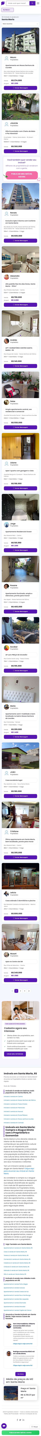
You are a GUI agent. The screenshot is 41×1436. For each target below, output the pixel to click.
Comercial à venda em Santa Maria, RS (17, 1259)
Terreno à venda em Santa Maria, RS (16, 1255)
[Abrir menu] (38, 3)
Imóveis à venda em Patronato (14, 1108)
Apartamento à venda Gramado (15, 1303)
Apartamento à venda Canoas (14, 1288)
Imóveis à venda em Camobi (14, 1123)
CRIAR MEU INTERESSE (15, 1054)
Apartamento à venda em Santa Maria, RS (18, 1248)
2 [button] (20, 991)
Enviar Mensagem (21, 88)
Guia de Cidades (10, 1086)
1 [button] (16, 991)
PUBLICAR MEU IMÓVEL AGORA (21, 175)
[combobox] (17, 3)
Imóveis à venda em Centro (13, 1097)
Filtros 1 (6, 10)
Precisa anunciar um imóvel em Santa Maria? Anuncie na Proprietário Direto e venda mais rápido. (20, 1079)
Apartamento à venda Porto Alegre (16, 1284)
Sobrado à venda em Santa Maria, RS (16, 1270)
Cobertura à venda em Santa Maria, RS (17, 1263)
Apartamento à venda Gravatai (14, 1307)
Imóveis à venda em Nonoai (13, 1111)
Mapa (36, 1427)
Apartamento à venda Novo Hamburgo (17, 1295)
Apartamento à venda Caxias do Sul (16, 1292)
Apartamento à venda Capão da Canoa (17, 1310)
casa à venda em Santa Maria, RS (15, 1252)
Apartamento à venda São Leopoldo (16, 1299)
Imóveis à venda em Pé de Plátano (15, 1115)
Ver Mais (20, 1374)
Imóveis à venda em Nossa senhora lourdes (19, 1119)
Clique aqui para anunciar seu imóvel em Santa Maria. (19, 1171)
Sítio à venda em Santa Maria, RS (15, 1274)
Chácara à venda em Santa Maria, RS (16, 1267)
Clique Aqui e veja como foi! (22, 1344)
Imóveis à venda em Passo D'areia (15, 1104)
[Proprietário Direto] (3, 3)
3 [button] (24, 991)
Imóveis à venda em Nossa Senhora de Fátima (20, 1100)
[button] (12, 991)
